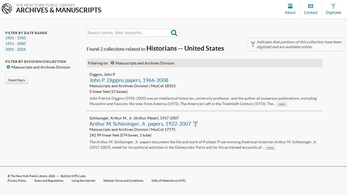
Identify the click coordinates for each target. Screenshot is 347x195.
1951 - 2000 (15, 43)
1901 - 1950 (15, 38)
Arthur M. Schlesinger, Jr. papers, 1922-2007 (140, 124)
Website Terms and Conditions (123, 180)
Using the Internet (83, 180)
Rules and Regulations (48, 180)
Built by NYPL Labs (73, 176)
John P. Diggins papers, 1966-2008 (128, 80)
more (281, 104)
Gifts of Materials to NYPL (169, 180)
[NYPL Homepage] (7, 9)
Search (174, 33)
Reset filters (16, 80)
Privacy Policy (17, 180)
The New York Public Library (29, 176)
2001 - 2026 (15, 49)
